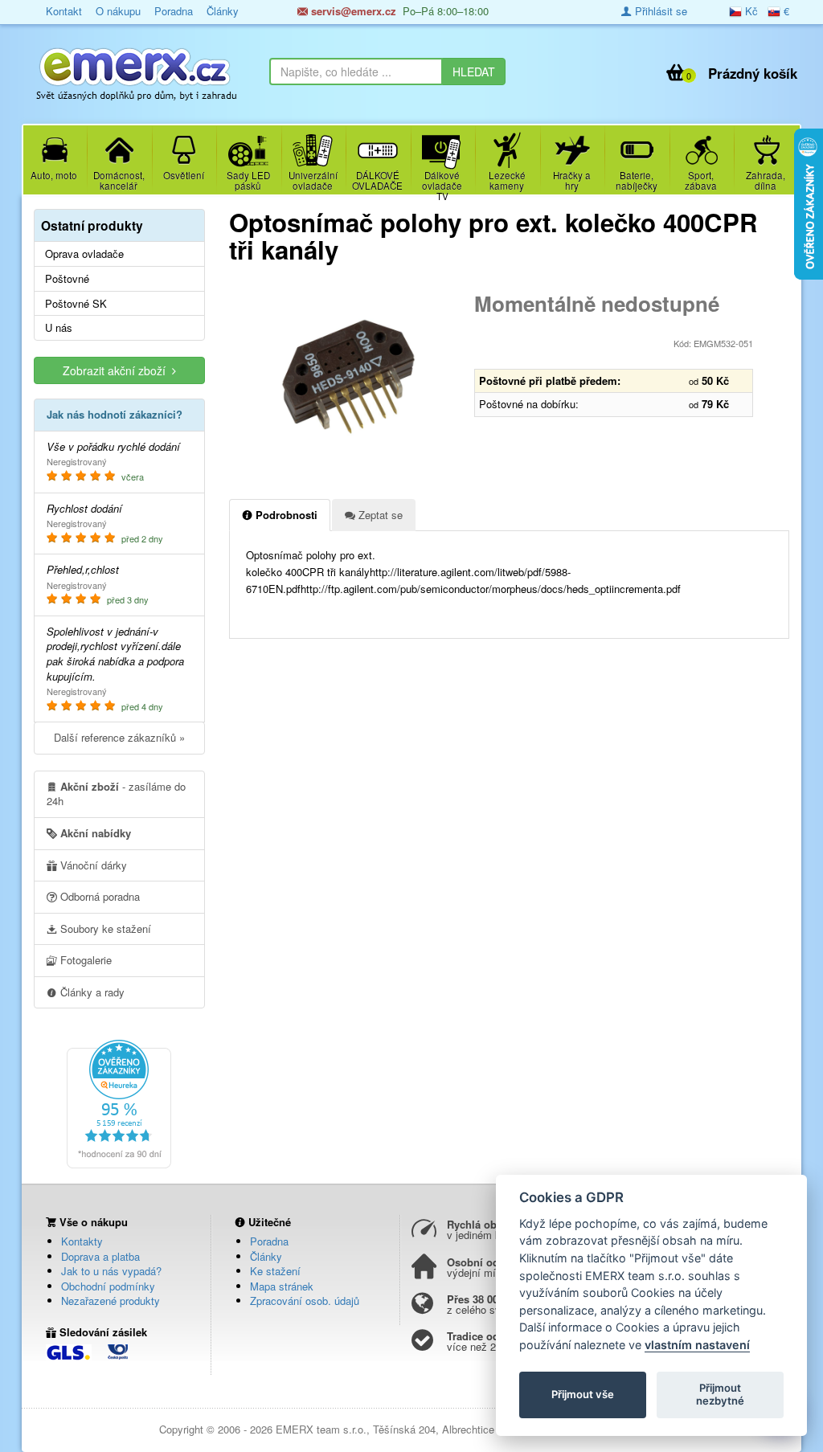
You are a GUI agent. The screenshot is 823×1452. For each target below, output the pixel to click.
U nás (58, 327)
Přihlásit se (659, 10)
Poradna (269, 1241)
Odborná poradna (98, 896)
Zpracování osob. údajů (304, 1300)
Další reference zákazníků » (119, 737)
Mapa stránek (281, 1286)
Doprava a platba (100, 1256)
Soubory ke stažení (104, 928)
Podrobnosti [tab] (284, 514)
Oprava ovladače (84, 253)
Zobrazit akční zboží (117, 370)
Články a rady (91, 992)
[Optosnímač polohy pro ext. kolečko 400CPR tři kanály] (346, 376)
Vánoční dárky (92, 865)
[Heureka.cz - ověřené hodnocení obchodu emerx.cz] (119, 1102)
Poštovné (67, 278)
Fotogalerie (84, 959)
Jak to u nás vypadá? (111, 1270)
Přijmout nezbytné (720, 1394)
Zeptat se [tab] (379, 514)
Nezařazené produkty (110, 1300)
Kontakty (82, 1241)
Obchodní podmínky (108, 1286)
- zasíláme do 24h (116, 794)
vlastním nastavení (697, 1345)
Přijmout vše (582, 1394)
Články (266, 1256)
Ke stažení (275, 1270)
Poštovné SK (76, 303)
